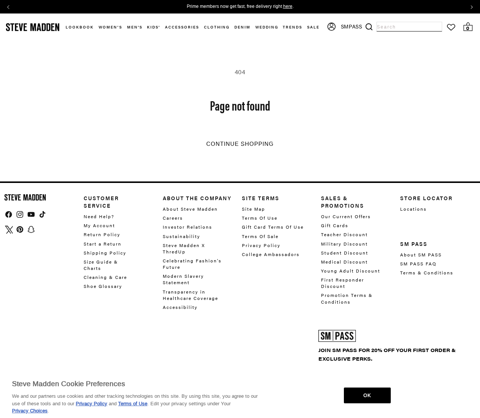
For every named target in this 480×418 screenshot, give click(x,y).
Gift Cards (334, 225)
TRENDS (292, 27)
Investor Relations (187, 226)
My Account (99, 225)
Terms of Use (132, 403)
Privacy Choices (30, 410)
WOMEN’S (110, 27)
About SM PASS (421, 255)
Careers (173, 217)
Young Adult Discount (350, 270)
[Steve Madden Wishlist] (451, 27)
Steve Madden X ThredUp (184, 248)
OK (366, 395)
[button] (113, 27)
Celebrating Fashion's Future (192, 263)
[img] (8, 214)
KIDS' (153, 27)
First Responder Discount (342, 282)
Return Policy (102, 234)
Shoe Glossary (103, 286)
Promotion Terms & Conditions (347, 298)
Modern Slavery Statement (183, 279)
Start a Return (103, 243)
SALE (313, 27)
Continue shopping (240, 144)
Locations (413, 209)
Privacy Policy (261, 245)
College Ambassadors (271, 254)
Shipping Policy (105, 252)
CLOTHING (217, 27)
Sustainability (181, 236)
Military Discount (344, 243)
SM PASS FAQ (418, 263)
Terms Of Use (260, 217)
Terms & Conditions (426, 272)
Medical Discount (344, 261)
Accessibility (180, 307)
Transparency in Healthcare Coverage (190, 294)
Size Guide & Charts (101, 264)
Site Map (253, 209)
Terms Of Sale (260, 236)
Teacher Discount (344, 234)
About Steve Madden (190, 209)
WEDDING (266, 27)
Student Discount (344, 252)
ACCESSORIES (182, 27)
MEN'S (134, 27)
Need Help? (99, 216)
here (287, 6)
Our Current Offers (346, 216)
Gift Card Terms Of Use (273, 226)
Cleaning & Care (105, 277)
